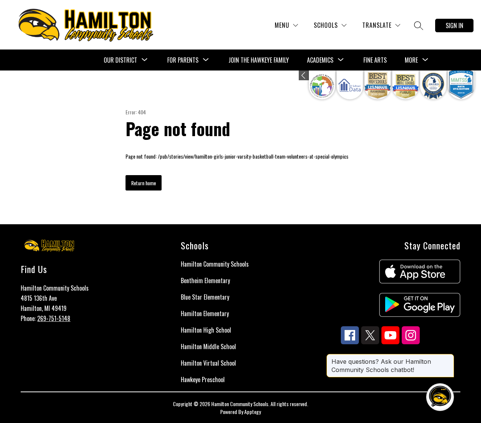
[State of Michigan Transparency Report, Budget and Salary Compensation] (322, 84)
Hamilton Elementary (205, 313)
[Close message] (448, 357)
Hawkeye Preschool (203, 379)
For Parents (182, 60)
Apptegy (252, 412)
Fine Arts (375, 60)
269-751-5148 (53, 318)
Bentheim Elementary (205, 280)
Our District (120, 60)
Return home (143, 183)
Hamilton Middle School (208, 346)
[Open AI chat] (440, 397)
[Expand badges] (304, 75)
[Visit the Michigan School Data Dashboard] (350, 84)
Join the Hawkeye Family (258, 60)
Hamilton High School (206, 330)
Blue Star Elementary (205, 297)
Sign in (454, 25)
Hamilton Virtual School (208, 363)
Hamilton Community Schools (215, 264)
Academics (320, 60)
